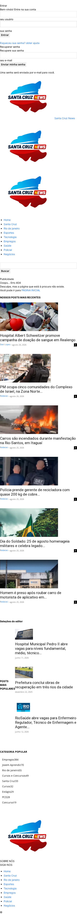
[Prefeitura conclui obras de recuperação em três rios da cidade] (46, 672)
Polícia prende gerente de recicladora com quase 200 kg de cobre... (35, 492)
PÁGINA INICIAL (30, 290)
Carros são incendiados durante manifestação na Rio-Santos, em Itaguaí (38, 440)
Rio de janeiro (12, 228)
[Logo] (27, 167)
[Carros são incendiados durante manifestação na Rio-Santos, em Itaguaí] (38, 419)
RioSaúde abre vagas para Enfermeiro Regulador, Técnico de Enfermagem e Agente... (45, 722)
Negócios (9, 254)
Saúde (7, 245)
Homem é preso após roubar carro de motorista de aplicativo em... (30, 595)
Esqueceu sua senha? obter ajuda (19, 42)
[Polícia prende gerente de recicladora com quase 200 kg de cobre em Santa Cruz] (38, 471)
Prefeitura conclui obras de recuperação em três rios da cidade (44, 684)
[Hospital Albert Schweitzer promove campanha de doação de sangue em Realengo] (38, 316)
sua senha (6, 30)
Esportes (9, 232)
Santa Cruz (10, 224)
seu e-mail (6, 60)
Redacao (4, 395)
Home (7, 219)
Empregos (10, 241)
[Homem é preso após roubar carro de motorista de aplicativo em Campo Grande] (38, 574)
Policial (8, 249)
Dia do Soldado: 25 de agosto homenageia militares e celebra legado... (34, 543)
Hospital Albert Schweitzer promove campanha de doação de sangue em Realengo (37, 337)
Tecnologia (10, 237)
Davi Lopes (5, 344)
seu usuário (6, 19)
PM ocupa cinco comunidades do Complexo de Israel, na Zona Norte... (36, 389)
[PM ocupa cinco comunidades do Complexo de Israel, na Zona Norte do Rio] (38, 368)
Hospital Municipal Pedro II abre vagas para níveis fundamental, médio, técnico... (41, 648)
